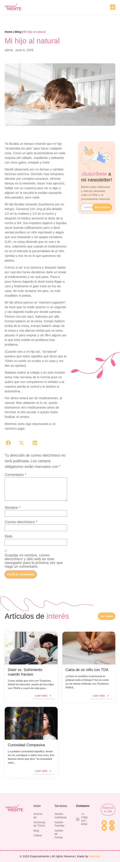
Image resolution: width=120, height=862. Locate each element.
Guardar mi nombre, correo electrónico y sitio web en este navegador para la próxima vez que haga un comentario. (34, 560)
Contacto (82, 806)
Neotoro (94, 856)
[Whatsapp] (112, 828)
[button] (112, 7)
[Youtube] (104, 828)
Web (8, 536)
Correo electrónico (21, 522)
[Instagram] (112, 822)
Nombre (12, 507)
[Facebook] (104, 822)
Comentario (15, 475)
